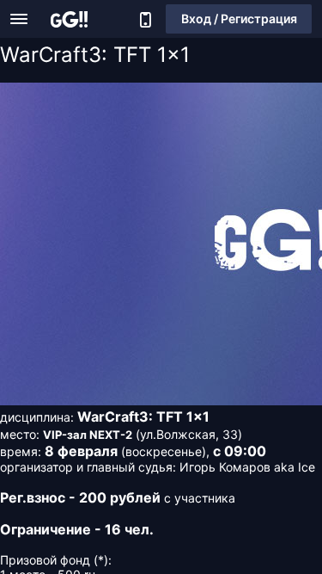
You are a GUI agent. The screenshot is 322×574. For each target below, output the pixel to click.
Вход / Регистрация (239, 18)
